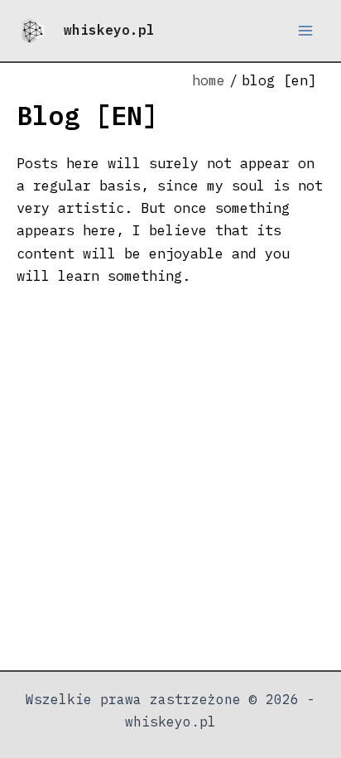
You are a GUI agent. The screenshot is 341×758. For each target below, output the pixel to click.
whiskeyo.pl (109, 30)
